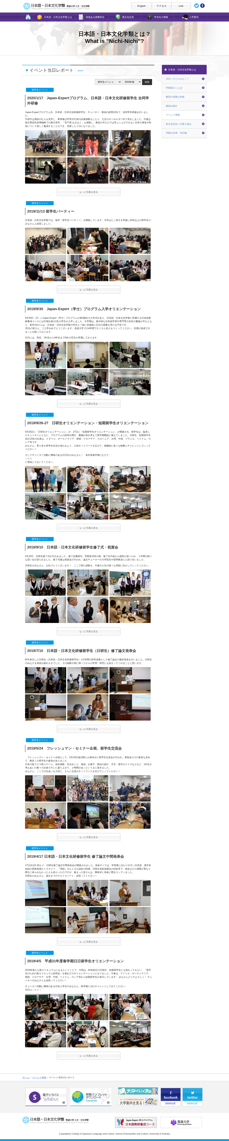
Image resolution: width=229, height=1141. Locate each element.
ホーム (25, 1077)
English (141, 5)
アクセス (162, 5)
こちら (28, 458)
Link (181, 5)
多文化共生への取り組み (178, 124)
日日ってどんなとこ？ (177, 78)
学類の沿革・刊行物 (176, 133)
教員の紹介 (171, 106)
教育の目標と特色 (175, 96)
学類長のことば (174, 88)
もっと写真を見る (88, 192)
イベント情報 (173, 115)
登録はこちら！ (33, 989)
